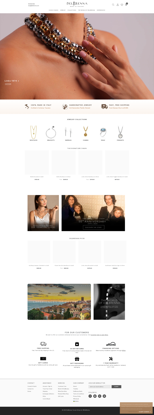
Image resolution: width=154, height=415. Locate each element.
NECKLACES (33, 140)
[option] (33, 133)
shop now (8, 84)
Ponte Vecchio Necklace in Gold (64, 265)
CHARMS (85, 140)
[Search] (106, 4)
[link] (77, 107)
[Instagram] (95, 396)
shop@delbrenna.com (33, 5)
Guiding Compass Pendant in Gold (39, 265)
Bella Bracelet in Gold (36, 176)
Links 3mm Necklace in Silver (90, 176)
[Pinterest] (99, 396)
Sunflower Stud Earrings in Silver (115, 265)
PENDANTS (120, 140)
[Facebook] (90, 396)
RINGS (103, 140)
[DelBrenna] (33, 132)
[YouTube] (104, 396)
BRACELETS (51, 140)
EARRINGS (68, 140)
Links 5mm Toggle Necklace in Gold (117, 176)
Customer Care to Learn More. (99, 335)
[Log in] (118, 5)
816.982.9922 (31, 4)
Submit (116, 386)
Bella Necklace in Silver (64, 176)
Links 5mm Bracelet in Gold (89, 265)
